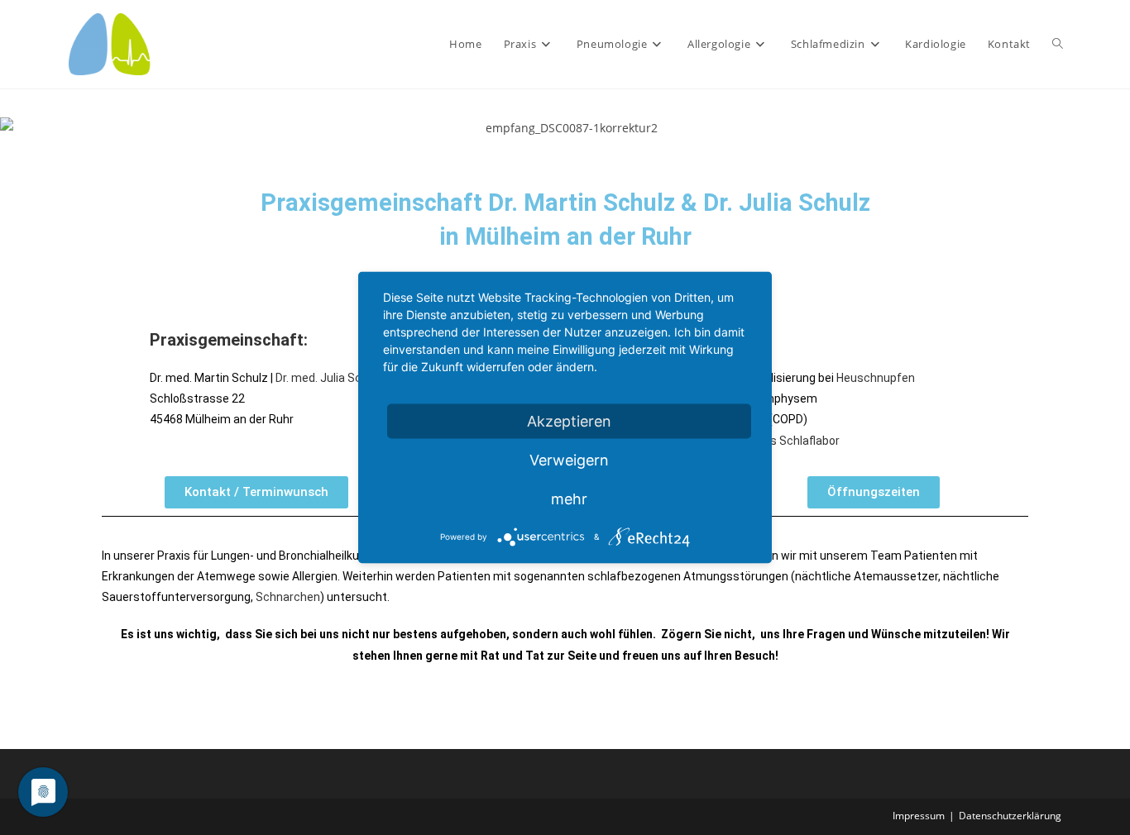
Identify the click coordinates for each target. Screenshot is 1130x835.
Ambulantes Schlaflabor (775, 440)
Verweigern (569, 460)
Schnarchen (288, 597)
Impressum (919, 816)
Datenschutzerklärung (1010, 816)
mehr (569, 499)
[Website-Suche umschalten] (1057, 44)
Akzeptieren (569, 421)
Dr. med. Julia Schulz (329, 377)
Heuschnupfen (875, 377)
